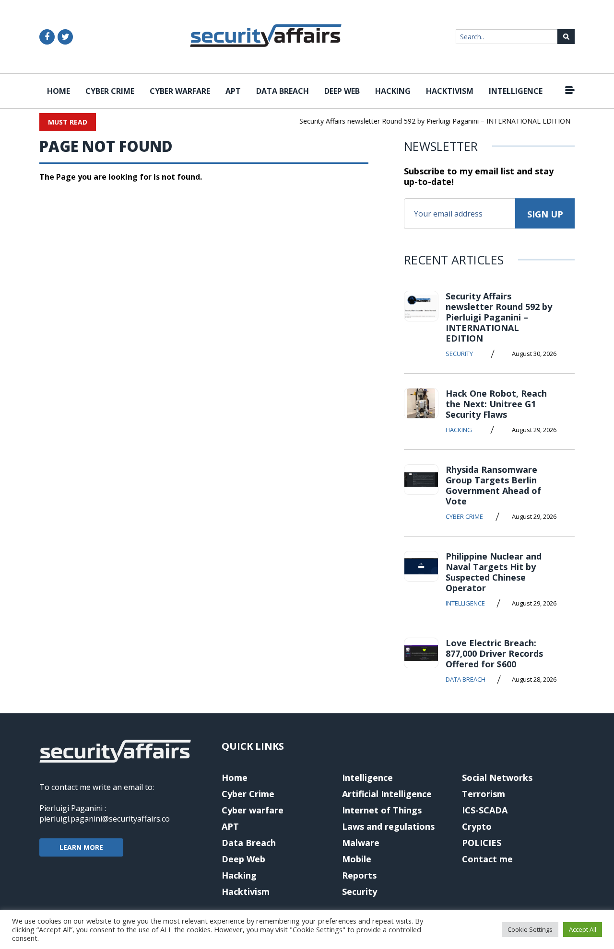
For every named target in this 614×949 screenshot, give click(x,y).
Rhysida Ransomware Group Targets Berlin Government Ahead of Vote (493, 485)
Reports (359, 875)
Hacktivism (449, 91)
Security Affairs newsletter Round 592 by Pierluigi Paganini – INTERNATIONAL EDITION (429, 121)
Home (58, 91)
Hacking (393, 91)
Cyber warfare (180, 91)
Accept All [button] (582, 929)
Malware (360, 842)
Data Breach (282, 91)
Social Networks (497, 777)
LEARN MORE (81, 847)
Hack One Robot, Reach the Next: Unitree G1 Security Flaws (496, 404)
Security (459, 353)
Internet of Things (382, 810)
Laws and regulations (388, 826)
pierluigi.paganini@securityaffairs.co (104, 818)
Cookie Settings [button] (530, 929)
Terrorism (483, 794)
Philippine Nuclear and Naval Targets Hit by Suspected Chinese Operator (494, 572)
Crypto (477, 826)
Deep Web (342, 91)
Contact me (487, 859)
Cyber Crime (109, 91)
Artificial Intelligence (387, 794)
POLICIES (481, 842)
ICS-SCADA (485, 810)
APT (233, 91)
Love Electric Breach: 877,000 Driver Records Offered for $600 (494, 653)
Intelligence (516, 91)
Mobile (356, 859)
